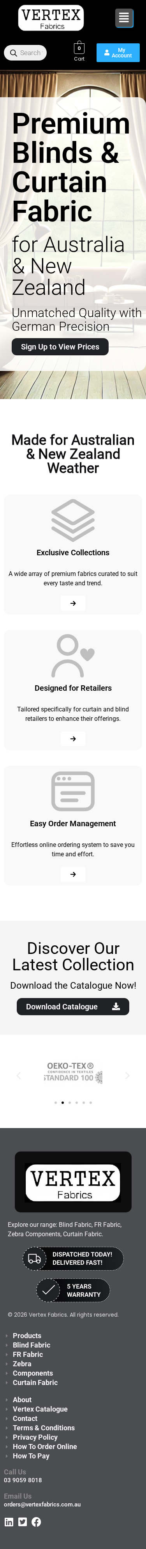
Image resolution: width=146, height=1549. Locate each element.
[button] (124, 18)
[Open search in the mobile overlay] (25, 52)
